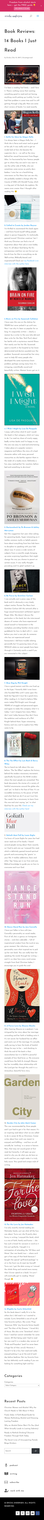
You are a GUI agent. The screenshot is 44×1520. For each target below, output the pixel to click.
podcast (14, 1465)
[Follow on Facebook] (18, 1513)
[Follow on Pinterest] (23, 1513)
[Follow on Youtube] (33, 1513)
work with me (17, 1491)
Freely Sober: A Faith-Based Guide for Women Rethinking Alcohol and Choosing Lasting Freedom (21, 1418)
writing (13, 1474)
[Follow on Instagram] (28, 1513)
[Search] (36, 1451)
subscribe (14, 1482)
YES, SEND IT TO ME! (22, 8)
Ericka (9, 58)
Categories (8, 1382)
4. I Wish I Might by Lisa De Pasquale (20, 429)
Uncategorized (27, 58)
